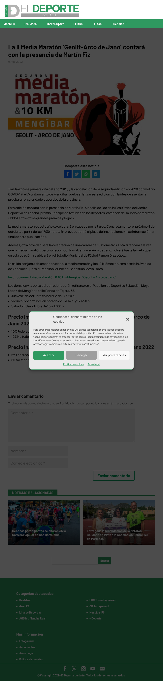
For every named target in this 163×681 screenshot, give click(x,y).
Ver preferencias (114, 355)
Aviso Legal (94, 364)
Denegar (81, 355)
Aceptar (48, 355)
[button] (128, 319)
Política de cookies (73, 364)
